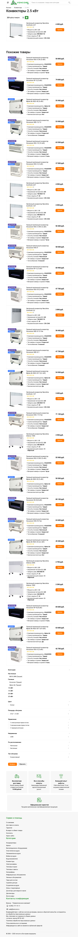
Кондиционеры (11, 843)
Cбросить (22, 764)
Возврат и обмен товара (14, 830)
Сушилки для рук (11, 883)
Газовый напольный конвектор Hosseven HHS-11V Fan (37, 414)
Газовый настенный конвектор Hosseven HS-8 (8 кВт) (37, 499)
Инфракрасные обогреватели (16, 875)
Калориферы (10, 872)
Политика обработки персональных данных (20, 921)
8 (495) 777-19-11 (14, 906)
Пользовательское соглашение (16, 923)
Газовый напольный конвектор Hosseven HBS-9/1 (37, 351)
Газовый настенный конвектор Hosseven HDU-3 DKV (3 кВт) (37, 226)
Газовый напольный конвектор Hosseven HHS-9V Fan (37, 520)
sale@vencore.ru (14, 909)
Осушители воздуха (12, 885)
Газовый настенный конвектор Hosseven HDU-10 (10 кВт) (37, 142)
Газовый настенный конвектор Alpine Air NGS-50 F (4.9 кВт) (37, 627)
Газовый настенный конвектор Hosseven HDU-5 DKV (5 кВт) (37, 457)
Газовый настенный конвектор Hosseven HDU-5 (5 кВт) (37, 648)
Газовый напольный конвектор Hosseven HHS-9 (37, 247)
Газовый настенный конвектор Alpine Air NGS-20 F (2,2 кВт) (37, 372)
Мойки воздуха (11, 856)
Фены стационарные (13, 888)
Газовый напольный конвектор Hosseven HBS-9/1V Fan (37, 330)
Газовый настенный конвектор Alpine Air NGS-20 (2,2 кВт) (37, 541)
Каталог (8, 7)
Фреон (8, 845)
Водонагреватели (12, 859)
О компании (10, 822)
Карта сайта (10, 836)
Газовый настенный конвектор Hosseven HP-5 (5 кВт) (37, 79)
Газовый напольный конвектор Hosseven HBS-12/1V (37, 121)
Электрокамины (11, 864)
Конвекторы (18, 7)
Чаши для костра (11, 880)
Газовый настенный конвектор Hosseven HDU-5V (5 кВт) (37, 288)
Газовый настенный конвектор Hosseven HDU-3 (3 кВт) (37, 163)
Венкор (8, 903)
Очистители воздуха (13, 851)
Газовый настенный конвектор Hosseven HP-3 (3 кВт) (37, 268)
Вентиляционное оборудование (16, 848)
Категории (11, 670)
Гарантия (9, 828)
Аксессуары (10, 896)
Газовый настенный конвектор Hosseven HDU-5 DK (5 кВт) (37, 58)
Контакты (9, 833)
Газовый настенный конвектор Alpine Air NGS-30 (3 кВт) (37, 478)
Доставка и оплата (12, 825)
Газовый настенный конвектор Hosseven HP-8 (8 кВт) (37, 607)
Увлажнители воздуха (13, 853)
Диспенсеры (10, 893)
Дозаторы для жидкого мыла (16, 891)
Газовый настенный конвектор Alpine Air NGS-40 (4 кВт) (37, 100)
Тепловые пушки (11, 867)
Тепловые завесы (12, 869)
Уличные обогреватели (13, 877)
